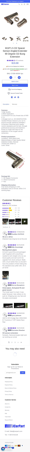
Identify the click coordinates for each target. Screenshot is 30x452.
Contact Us (7, 407)
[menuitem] (19, 4)
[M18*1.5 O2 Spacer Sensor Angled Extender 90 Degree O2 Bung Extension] (4, 39)
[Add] (19, 77)
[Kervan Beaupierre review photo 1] (8, 305)
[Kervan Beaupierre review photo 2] (19, 305)
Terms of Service (9, 394)
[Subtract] (10, 77)
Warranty (7, 410)
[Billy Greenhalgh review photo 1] (5, 275)
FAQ (6, 413)
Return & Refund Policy (10, 388)
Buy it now (15, 85)
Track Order (8, 416)
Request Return (9, 420)
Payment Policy (8, 385)
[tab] (6, 104)
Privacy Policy (8, 391)
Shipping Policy (9, 381)
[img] (12, 232)
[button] (19, 4)
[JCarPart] (5, 4)
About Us (7, 403)
